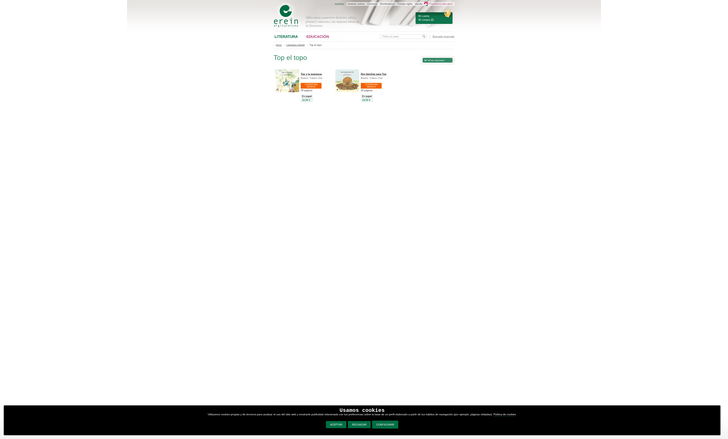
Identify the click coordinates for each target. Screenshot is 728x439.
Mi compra (424, 19)
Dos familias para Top (373, 74)
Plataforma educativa (441, 3)
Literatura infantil (295, 45)
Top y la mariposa (311, 74)
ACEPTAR (336, 424)
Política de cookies (504, 414)
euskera (339, 3)
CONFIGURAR (385, 424)
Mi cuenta (423, 16)
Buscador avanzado (443, 36)
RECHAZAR (359, 424)
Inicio (279, 45)
